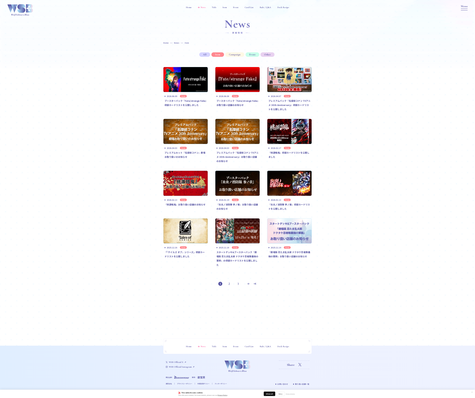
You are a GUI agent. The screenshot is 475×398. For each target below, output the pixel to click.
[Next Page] (248, 284)
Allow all (269, 394)
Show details (290, 394)
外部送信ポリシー (203, 384)
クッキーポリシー (221, 384)
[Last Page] (255, 284)
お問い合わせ (282, 384)
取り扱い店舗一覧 (302, 384)
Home (166, 43)
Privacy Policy (222, 395)
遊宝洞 (201, 377)
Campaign (235, 54)
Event (252, 54)
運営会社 (169, 384)
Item (217, 54)
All (204, 54)
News (176, 43)
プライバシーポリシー (184, 384)
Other (267, 54)
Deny (281, 394)
